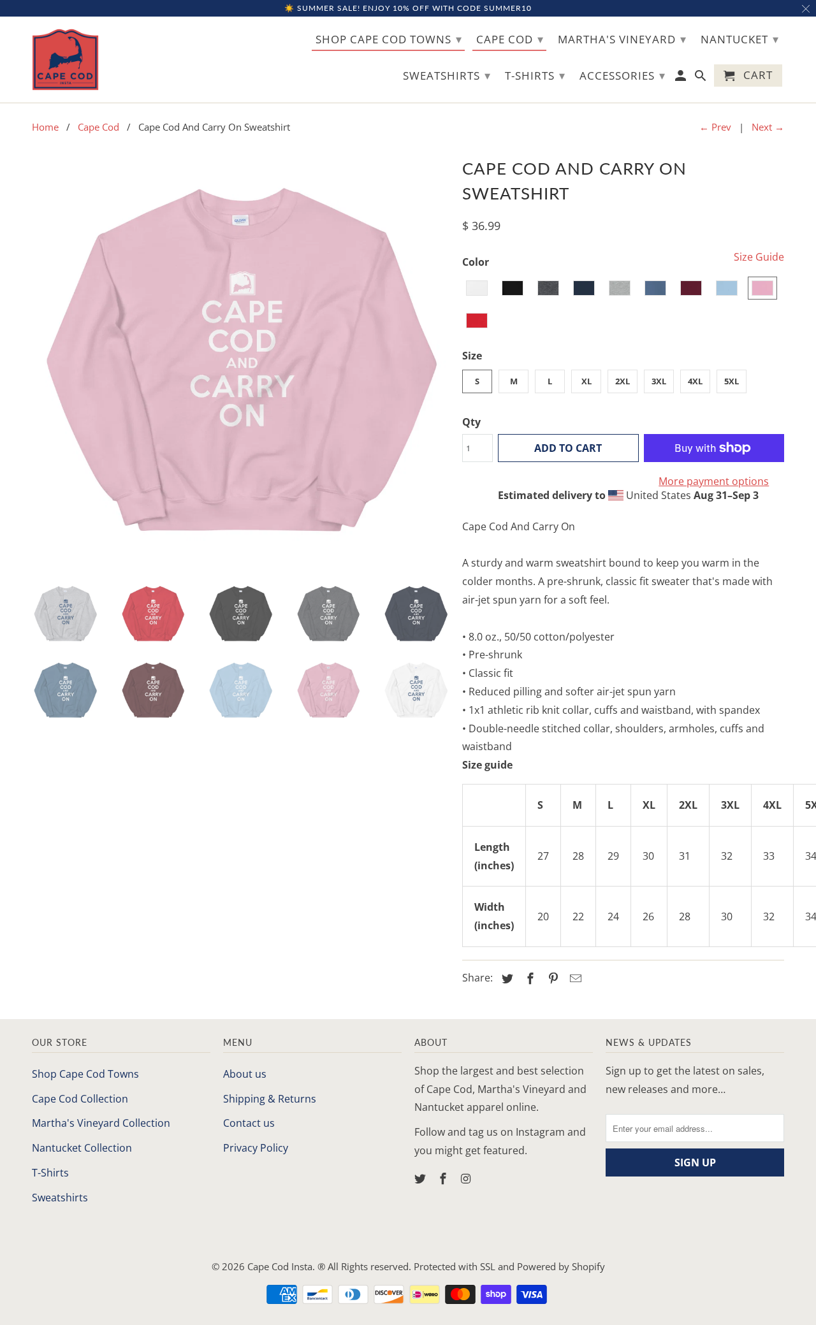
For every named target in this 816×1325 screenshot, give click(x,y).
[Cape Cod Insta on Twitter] (421, 1178)
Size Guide (759, 257)
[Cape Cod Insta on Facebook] (444, 1178)
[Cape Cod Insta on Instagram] (467, 1178)
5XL (731, 381)
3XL (659, 381)
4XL (695, 381)
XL (586, 381)
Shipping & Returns (269, 1099)
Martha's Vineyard (622, 39)
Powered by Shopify (561, 1266)
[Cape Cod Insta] (65, 59)
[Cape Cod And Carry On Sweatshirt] (240, 362)
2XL (622, 381)
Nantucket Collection (82, 1148)
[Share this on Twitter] (505, 978)
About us (244, 1074)
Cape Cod (510, 39)
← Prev (715, 126)
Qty (471, 422)
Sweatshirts (60, 1198)
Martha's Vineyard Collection (101, 1123)
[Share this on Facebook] (528, 978)
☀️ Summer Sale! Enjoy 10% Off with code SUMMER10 (408, 8)
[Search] (701, 78)
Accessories (622, 75)
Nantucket (740, 39)
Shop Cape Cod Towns (85, 1074)
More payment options (714, 481)
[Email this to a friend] (574, 978)
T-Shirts (50, 1173)
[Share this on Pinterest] (551, 978)
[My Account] (681, 78)
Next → (768, 126)
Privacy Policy (255, 1148)
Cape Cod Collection (80, 1099)
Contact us (249, 1123)
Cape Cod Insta (279, 1266)
